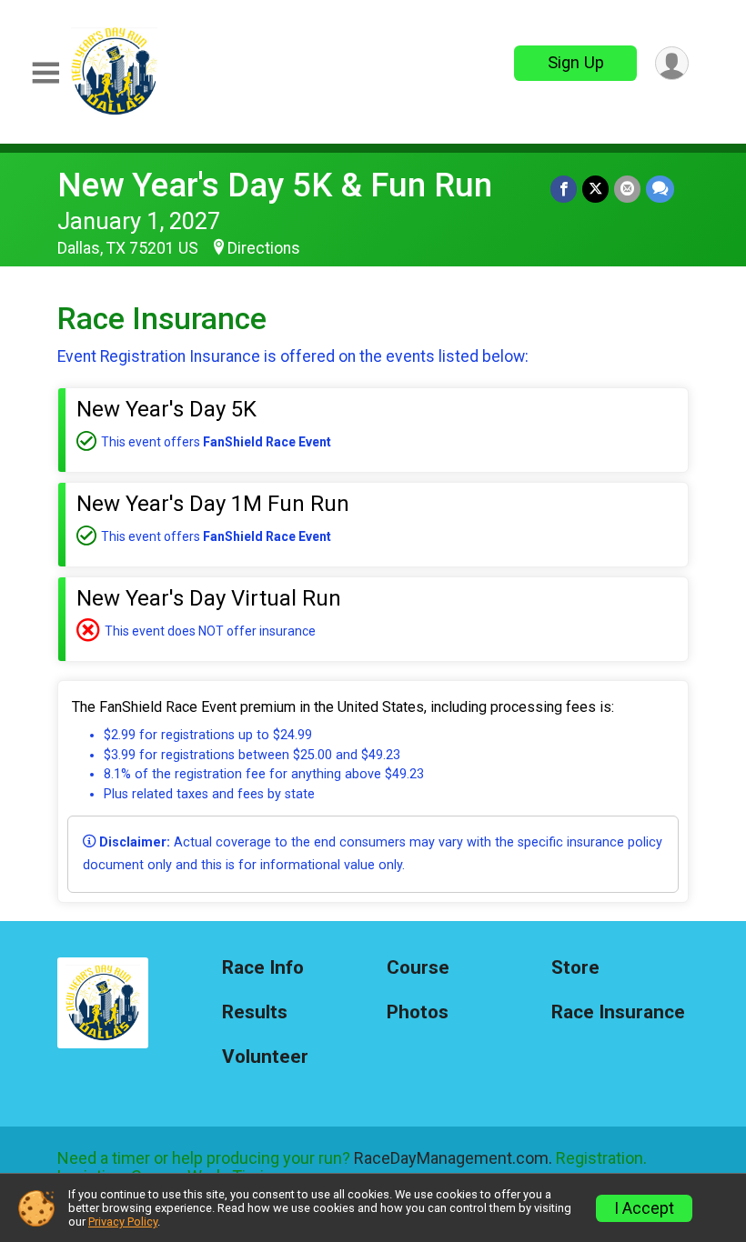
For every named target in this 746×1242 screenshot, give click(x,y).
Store (575, 967)
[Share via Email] (627, 188)
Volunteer (265, 1057)
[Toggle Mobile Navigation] (45, 73)
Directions (263, 248)
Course (418, 967)
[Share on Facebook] (563, 188)
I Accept (644, 1208)
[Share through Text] (660, 188)
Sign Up (576, 62)
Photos (418, 1012)
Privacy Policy (122, 1221)
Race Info (263, 967)
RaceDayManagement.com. (453, 1157)
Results (254, 1012)
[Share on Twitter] (595, 188)
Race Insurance (618, 1012)
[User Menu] (672, 63)
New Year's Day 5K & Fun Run (274, 185)
